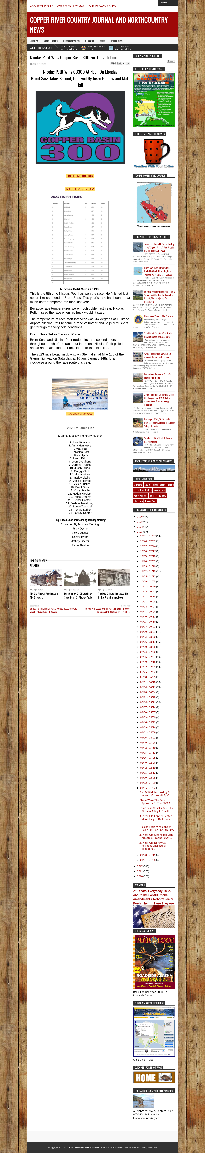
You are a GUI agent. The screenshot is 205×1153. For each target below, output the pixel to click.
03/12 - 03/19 (148, 747)
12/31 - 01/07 (148, 536)
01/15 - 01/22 (148, 788)
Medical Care (159, 490)
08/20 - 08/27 (148, 631)
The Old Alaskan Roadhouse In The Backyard (44, 595)
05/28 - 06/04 (148, 692)
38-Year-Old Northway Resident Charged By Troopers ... (152, 845)
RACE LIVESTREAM (80, 189)
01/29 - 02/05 (148, 777)
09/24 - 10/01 (148, 606)
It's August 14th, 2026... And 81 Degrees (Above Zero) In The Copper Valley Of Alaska (159, 423)
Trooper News (117, 40)
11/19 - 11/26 (148, 566)
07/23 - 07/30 (148, 652)
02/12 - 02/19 (148, 767)
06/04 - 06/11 (148, 687)
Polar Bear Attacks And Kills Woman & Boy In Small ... (156, 809)
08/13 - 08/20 (148, 636)
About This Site (41, 6)
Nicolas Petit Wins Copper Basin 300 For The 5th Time (157, 828)
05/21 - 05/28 (148, 697)
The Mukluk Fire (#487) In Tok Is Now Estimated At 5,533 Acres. (158, 335)
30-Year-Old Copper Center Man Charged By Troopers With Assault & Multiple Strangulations (107, 610)
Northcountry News (71, 40)
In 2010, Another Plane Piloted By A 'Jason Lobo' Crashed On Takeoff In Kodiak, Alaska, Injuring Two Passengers (159, 296)
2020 (140, 876)
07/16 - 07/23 (148, 657)
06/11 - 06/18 (148, 682)
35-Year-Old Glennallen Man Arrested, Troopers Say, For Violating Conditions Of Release (54, 610)
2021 (140, 871)
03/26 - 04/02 (148, 737)
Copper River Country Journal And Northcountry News (84, 1147)
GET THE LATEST (41, 48)
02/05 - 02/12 (148, 772)
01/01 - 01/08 (148, 860)
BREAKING (34, 40)
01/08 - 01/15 (148, 855)
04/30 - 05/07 (148, 712)
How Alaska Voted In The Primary (80, 48)
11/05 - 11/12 (148, 576)
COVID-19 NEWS (151, 484)
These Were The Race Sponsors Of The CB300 (154, 801)
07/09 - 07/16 (148, 662)
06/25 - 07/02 (148, 672)
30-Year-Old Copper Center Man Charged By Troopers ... (156, 819)
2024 (140, 526)
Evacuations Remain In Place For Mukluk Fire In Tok (158, 376)
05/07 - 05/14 (148, 707)
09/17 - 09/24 (148, 611)
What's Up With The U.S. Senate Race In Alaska (158, 440)
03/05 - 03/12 (148, 752)
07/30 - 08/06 (148, 646)
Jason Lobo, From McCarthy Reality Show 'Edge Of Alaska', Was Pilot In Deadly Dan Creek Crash (159, 247)
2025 (140, 521)
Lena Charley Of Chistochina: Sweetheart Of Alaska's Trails (78, 595)
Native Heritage (140, 495)
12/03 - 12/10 (148, 556)
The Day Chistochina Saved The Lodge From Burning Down (113, 595)
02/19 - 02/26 (148, 762)
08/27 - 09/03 (148, 626)
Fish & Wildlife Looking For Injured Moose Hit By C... (155, 794)
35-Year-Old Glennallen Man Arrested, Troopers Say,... (156, 836)
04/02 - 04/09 (148, 732)
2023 (140, 531)
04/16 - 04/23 (148, 722)
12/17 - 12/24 (148, 546)
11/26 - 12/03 (148, 561)
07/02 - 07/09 (148, 667)
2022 (140, 866)
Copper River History (143, 490)
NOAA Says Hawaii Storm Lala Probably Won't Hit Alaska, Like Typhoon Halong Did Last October (104, 50)
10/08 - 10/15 (148, 596)
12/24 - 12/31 (148, 541)
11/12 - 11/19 (148, 571)
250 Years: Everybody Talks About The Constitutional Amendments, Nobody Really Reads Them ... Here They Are (153, 897)
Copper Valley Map (71, 6)
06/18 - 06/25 (148, 677)
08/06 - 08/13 (148, 641)
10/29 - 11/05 (148, 581)
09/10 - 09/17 (148, 616)
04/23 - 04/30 (148, 717)
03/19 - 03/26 (148, 742)
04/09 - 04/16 (148, 727)
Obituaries (89, 40)
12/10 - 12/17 (148, 551)
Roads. (102, 40)
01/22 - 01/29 (148, 782)
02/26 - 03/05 (148, 757)
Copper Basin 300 (39, 64)
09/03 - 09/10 (148, 621)
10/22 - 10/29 (148, 586)
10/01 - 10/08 (148, 601)
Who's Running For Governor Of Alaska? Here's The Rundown (157, 355)
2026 (140, 516)
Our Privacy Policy (102, 6)
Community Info (51, 40)
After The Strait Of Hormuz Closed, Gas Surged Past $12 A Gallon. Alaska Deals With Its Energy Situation (159, 399)
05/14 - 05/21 (148, 702)
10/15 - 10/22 (148, 591)
